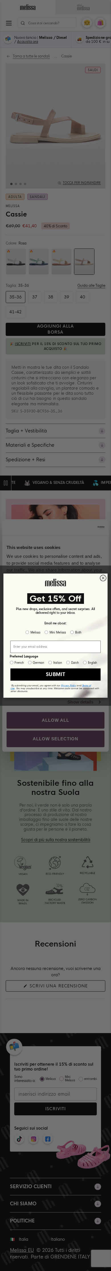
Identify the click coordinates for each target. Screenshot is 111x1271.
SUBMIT (55, 674)
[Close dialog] (103, 578)
